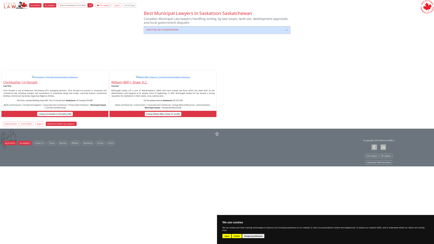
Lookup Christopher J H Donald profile (55, 114)
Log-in (117, 5)
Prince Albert (26, 124)
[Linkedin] (383, 147)
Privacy (52, 143)
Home (110, 143)
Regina (39, 124)
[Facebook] (374, 147)
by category (50, 5)
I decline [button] (237, 236)
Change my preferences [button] (253, 236)
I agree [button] (226, 236)
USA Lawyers (371, 156)
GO (90, 5)
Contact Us (39, 143)
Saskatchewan (11, 124)
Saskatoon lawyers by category (60, 124)
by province (10, 143)
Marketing (88, 143)
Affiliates (75, 143)
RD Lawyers (386, 156)
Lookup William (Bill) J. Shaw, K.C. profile (163, 114)
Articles (100, 143)
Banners (63, 143)
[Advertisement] (217, 51)
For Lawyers (104, 5)
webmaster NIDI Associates (378, 162)
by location (35, 5)
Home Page (129, 5)
